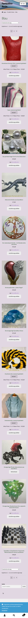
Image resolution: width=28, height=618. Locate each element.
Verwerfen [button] (4, 610)
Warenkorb (22, 614)
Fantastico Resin (7, 5)
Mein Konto (4, 615)
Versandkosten (15, 72)
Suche (3, 584)
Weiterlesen (14, 471)
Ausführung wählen (14, 75)
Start (5, 12)
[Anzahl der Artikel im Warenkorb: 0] (3, 593)
